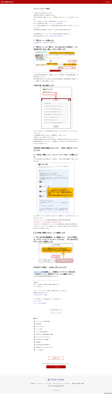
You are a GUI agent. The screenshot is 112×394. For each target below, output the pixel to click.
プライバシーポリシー (57, 383)
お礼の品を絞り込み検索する (56, 36)
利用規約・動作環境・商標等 (78, 383)
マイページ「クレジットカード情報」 (44, 226)
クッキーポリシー (67, 383)
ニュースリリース (39, 383)
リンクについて (48, 383)
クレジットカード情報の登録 (55, 23)
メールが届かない (39, 286)
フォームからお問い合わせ (56, 366)
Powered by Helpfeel (108, 393)
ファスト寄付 (38, 301)
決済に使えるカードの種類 (41, 295)
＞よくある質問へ (106, 2)
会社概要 (32, 383)
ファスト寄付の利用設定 (40, 303)
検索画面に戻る (56, 358)
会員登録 (44, 137)
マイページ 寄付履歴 (41, 272)
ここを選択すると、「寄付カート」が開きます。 (45, 42)
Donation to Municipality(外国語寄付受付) (56, 386)
